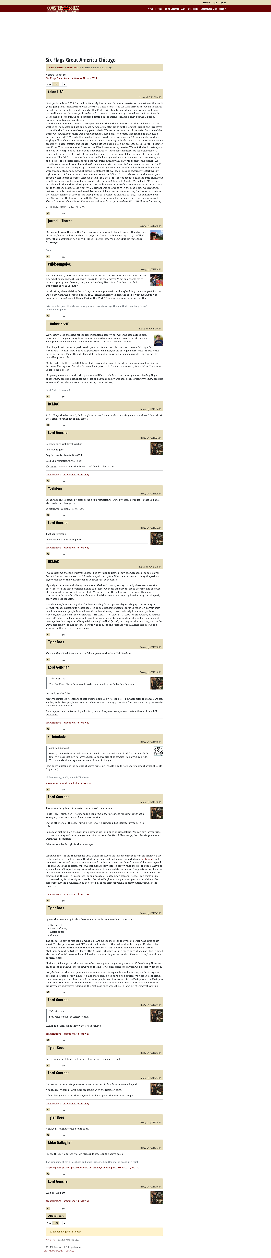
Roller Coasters (172, 8)
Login (215, 2)
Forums (158, 8)
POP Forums (50, 1239)
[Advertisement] (135, 34)
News (150, 8)
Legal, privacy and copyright (54, 1250)
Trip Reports (73, 67)
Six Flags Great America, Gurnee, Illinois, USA (71, 78)
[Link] (63, 213)
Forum (206, 2)
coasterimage (53, 474)
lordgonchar (70, 474)
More (221, 8)
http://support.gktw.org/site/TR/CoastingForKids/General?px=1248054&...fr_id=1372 (92, 1167)
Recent (50, 67)
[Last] (65, 84)
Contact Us (70, 1250)
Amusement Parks (189, 8)
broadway (83, 474)
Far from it (147, 858)
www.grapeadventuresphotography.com (68, 782)
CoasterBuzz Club (209, 8)
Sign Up (222, 2)
